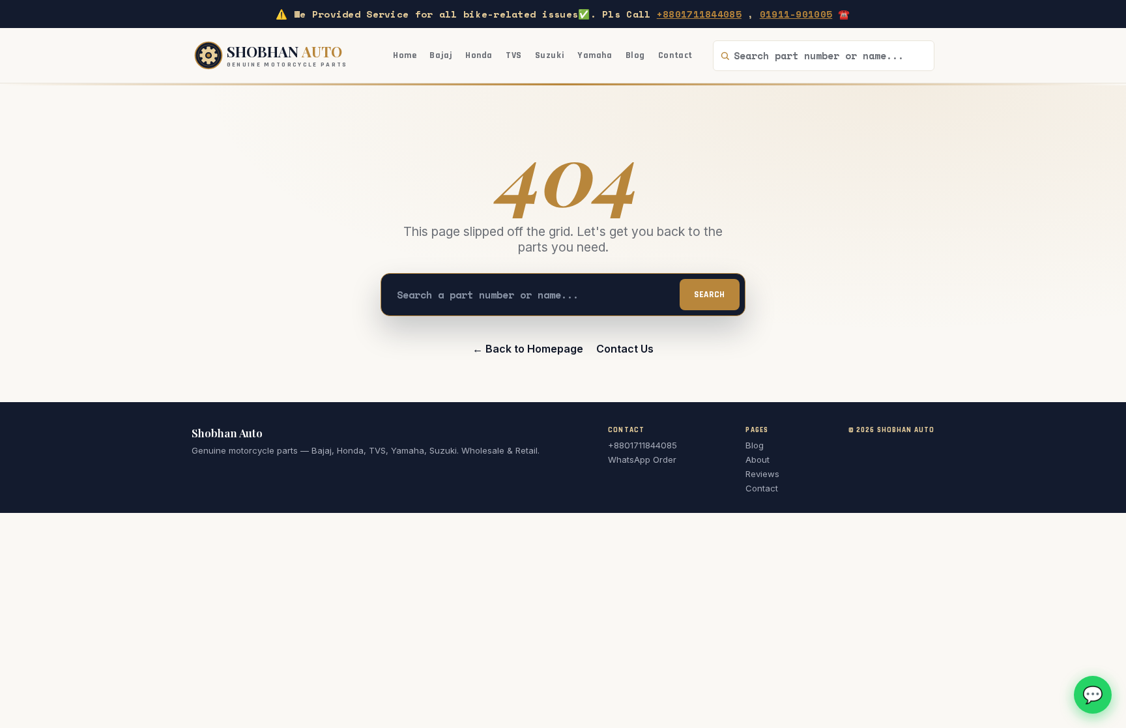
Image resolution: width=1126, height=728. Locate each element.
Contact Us (625, 348)
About (757, 459)
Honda (479, 55)
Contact (675, 55)
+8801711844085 (699, 14)
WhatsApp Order (642, 459)
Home (404, 55)
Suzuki (549, 55)
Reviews (762, 474)
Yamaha (594, 55)
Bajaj (440, 55)
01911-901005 (796, 14)
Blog (635, 55)
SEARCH (709, 294)
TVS (514, 55)
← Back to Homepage (527, 348)
